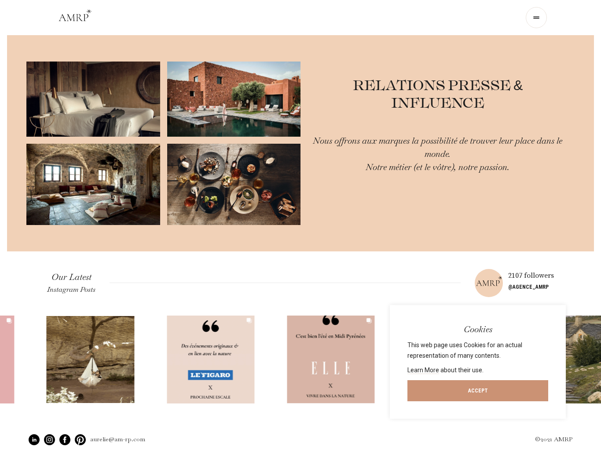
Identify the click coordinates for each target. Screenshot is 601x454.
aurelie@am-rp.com (117, 439)
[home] (75, 17)
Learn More (423, 370)
